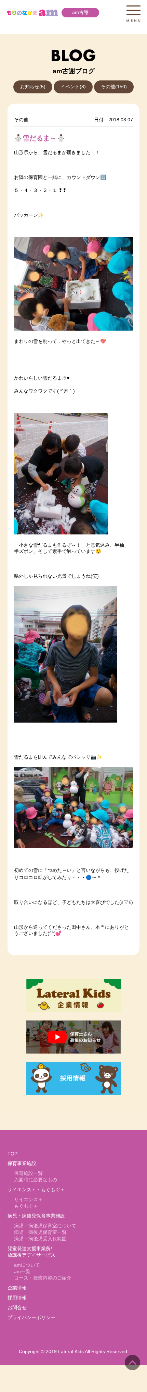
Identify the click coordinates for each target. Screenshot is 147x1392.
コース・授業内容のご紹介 (42, 1278)
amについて (27, 1265)
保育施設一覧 (28, 1173)
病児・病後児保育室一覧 (40, 1232)
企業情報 (17, 1287)
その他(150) (114, 86)
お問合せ (17, 1307)
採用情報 (17, 1297)
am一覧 (22, 1271)
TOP (12, 1153)
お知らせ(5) (32, 86)
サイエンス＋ (28, 1199)
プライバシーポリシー (31, 1317)
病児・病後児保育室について (45, 1225)
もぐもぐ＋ (26, 1206)
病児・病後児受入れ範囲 (40, 1238)
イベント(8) (73, 86)
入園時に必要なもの (35, 1179)
